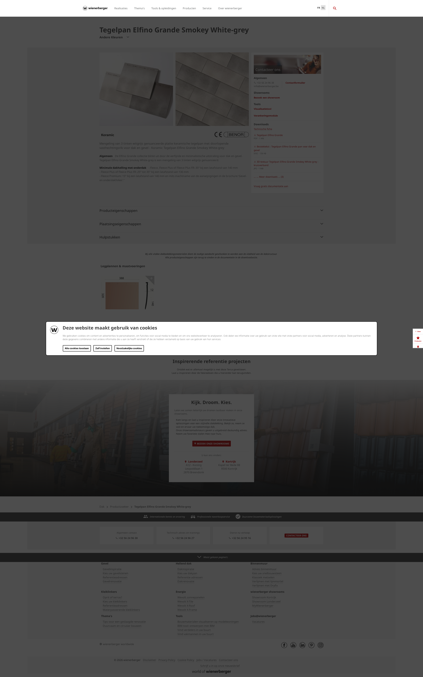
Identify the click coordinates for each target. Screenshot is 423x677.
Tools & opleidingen (163, 8)
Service (207, 8)
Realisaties (121, 8)
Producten (189, 8)
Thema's (139, 8)
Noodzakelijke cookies (129, 348)
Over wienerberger (230, 8)
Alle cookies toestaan (77, 348)
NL (323, 7)
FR (318, 7)
